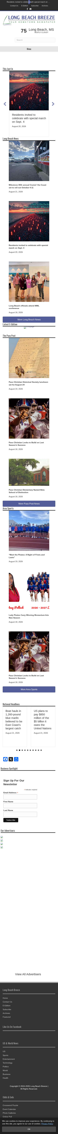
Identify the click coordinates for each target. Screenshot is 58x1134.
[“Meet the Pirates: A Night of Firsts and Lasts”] (29, 531)
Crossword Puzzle (10, 1105)
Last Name (8, 810)
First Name (8, 802)
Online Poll (7, 1117)
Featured (7, 1017)
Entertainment (9, 1059)
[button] (5, 104)
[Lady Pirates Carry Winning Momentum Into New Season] (29, 591)
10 (41, 750)
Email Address (10, 792)
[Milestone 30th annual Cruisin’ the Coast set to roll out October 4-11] (29, 161)
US (4, 1051)
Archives (45, 6)
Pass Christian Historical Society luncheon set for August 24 (26, 118)
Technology (7, 1063)
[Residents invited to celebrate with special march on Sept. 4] (29, 221)
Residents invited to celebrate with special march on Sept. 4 (28, 2)
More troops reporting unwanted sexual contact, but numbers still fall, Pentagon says (47, 721)
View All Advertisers (28, 974)
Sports (5, 1055)
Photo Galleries (9, 1113)
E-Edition (24, 6)
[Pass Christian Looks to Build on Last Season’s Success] (29, 418)
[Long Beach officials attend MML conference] (29, 281)
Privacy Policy (47, 1124)
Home (5, 998)
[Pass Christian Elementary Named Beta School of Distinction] (29, 472)
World (5, 1070)
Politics (6, 1066)
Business (6, 1074)
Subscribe (35, 6)
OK (29, 1129)
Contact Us (14, 6)
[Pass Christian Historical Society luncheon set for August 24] (29, 358)
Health (5, 1078)
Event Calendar (9, 1109)
